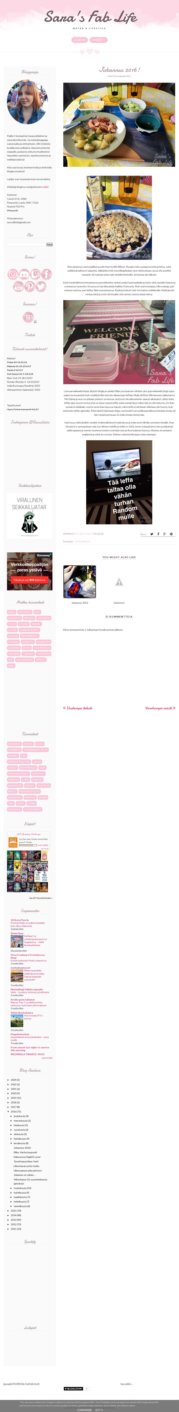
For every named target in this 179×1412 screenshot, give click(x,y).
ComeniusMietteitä (35, 750)
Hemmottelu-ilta (19, 761)
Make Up (37, 779)
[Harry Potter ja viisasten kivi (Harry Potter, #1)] (24, 881)
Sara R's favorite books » (40, 898)
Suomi (26, 648)
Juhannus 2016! (22, 1147)
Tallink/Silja (42, 648)
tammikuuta (20, 1206)
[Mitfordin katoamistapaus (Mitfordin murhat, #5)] (17, 859)
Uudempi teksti (79, 708)
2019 (13, 1097)
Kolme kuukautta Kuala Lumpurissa (28, 960)
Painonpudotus (29, 791)
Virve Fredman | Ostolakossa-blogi (28, 956)
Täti (10, 803)
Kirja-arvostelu (18, 773)
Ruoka (43, 797)
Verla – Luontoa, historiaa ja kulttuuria (30, 992)
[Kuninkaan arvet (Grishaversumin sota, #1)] (10, 891)
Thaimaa (28, 654)
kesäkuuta (19, 1143)
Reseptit (30, 797)
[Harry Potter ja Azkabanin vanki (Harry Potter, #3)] (10, 880)
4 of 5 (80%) (43, 845)
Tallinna (13, 654)
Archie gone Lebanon (23, 999)
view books (45, 848)
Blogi (39, 744)
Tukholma (43, 654)
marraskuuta (20, 1120)
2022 (13, 1084)
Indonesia (44, 618)
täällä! (45, 186)
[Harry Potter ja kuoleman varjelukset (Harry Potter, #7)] (24, 870)
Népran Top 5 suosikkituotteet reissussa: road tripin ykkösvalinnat (28, 1004)
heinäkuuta (20, 1138)
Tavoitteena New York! (26, 1161)
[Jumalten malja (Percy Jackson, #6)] (17, 891)
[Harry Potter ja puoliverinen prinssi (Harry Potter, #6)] (30, 870)
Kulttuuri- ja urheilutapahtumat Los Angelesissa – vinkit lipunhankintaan (35, 941)
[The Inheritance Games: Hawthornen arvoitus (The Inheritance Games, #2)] (30, 860)
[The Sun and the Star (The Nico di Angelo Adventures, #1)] (37, 891)
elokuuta (18, 1134)
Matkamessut (30, 636)
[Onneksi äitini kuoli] (44, 860)
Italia (12, 624)
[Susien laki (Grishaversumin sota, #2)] (10, 870)
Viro (11, 665)
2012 (13, 1224)
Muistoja (43, 785)
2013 (13, 1219)
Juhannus (82, 541)
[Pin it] (171, 534)
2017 (13, 1106)
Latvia (12, 630)
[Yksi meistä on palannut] (37, 881)
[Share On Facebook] (158, 534)
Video (20, 803)
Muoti (12, 791)
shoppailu (14, 809)
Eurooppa (14, 618)
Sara (21, 839)
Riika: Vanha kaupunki (25, 1152)
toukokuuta (20, 1188)
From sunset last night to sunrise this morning (30, 1049)
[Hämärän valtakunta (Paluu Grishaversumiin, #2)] (24, 891)
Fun (24, 756)
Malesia (13, 636)
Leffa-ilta (38, 773)
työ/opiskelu (32, 809)
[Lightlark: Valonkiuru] (37, 860)
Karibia (36, 624)
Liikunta (13, 779)
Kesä (42, 767)
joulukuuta (19, 1116)
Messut (30, 785)
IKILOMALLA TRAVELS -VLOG (28, 1054)
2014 (13, 1215)
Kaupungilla (28, 767)
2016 (13, 1111)
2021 (13, 1088)
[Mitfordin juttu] (24, 859)
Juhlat (12, 767)
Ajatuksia (14, 744)
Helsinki (29, 618)
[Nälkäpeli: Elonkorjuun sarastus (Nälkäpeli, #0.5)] (30, 881)
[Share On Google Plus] (164, 534)
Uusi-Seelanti (24, 660)
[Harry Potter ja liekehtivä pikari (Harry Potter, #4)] (44, 870)
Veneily (40, 660)
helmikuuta (20, 1201)
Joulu (37, 761)
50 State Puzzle (20, 920)
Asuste (28, 744)
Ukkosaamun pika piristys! (28, 1170)
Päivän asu (14, 797)
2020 (13, 1093)
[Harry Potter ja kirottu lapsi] (17, 870)
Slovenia (13, 648)
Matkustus (15, 785)
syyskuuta (19, 1129)
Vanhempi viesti (158, 708)
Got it (99, 1410)
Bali (37, 612)
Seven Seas (17, 933)
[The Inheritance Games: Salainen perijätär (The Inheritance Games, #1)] (10, 860)
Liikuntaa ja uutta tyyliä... (27, 1165)
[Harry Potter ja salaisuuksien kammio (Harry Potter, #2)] (17, 881)
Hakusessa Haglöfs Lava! (27, 1156)
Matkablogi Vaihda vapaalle (27, 989)
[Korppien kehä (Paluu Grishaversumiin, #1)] (30, 891)
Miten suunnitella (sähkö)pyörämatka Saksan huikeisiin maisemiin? (34, 975)
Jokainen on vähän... (24, 1174)
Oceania (13, 642)
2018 (13, 1102)
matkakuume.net (20, 967)
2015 (13, 1210)
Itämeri (23, 624)
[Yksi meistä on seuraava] (44, 881)
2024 (13, 1079)
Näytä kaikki (47, 1058)
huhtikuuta (20, 1192)
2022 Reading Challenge (29, 834)
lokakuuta (19, 1125)
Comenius (14, 750)
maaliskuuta (20, 1196)
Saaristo (27, 642)
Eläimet (13, 756)
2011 (13, 1228)
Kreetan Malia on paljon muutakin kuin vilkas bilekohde (28, 924)
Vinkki (31, 803)
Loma (25, 779)
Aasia (11, 612)
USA (10, 660)
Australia (25, 612)
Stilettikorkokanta (22, 1012)
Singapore (43, 642)
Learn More (84, 1410)
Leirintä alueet (29, 630)
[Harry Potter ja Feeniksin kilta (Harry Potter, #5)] (37, 870)
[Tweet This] (152, 534)
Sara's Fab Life (89, 17)
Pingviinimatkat (20, 1034)
